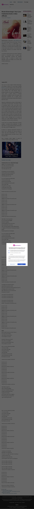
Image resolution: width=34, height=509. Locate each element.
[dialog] (17, 254)
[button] (17, 254)
